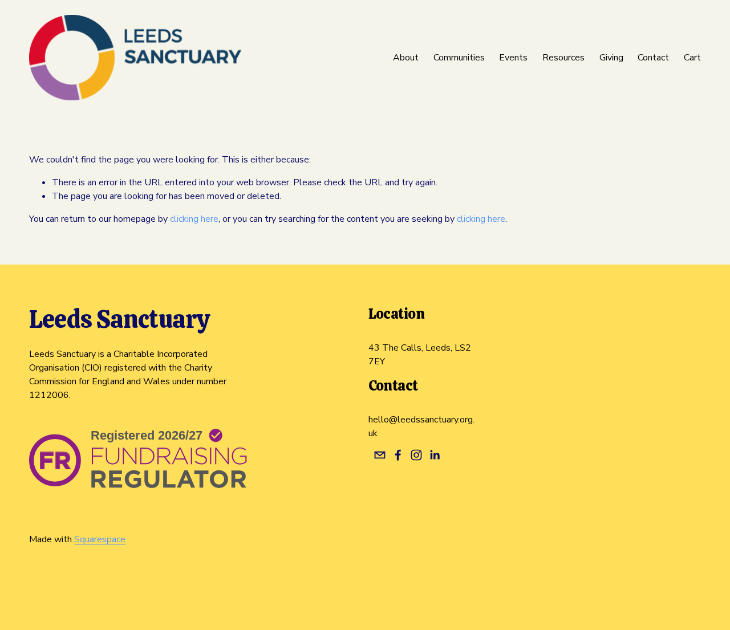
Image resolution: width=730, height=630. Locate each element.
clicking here (194, 219)
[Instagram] (416, 455)
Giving (611, 57)
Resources (563, 57)
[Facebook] (398, 455)
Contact (653, 57)
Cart (692, 57)
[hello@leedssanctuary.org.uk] (380, 455)
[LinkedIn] (434, 455)
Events (513, 57)
